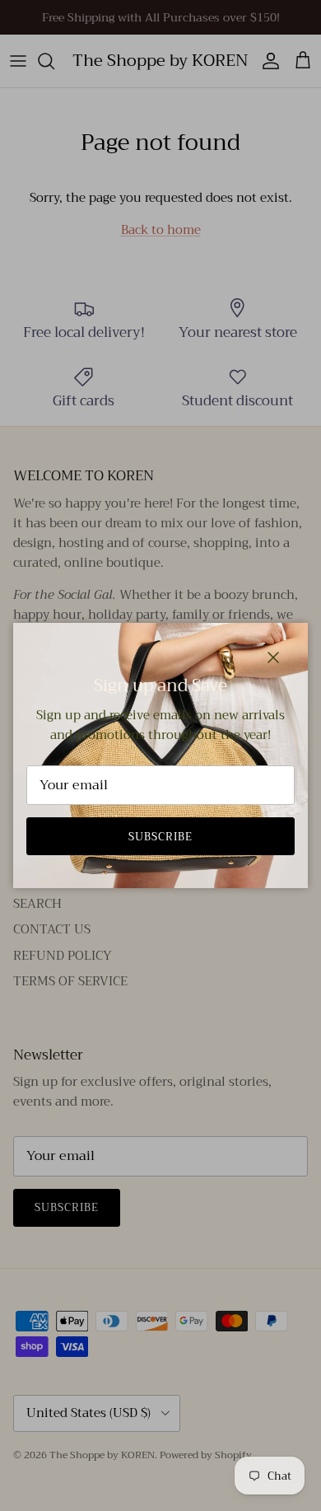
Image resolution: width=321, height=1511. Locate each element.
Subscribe (160, 836)
